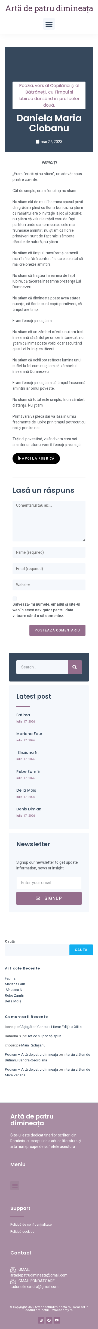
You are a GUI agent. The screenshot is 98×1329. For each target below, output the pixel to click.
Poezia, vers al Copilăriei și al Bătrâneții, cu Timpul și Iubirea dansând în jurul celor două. (49, 95)
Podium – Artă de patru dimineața (31, 1054)
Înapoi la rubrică (36, 458)
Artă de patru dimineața (49, 8)
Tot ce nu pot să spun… (45, 1036)
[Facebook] (49, 1320)
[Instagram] (41, 1320)
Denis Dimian (28, 809)
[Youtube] (57, 1320)
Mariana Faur (29, 733)
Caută (10, 941)
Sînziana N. (27, 752)
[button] (49, 24)
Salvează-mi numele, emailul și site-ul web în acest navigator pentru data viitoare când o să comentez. (46, 610)
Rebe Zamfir (28, 771)
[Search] (75, 667)
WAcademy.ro (62, 1310)
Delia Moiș (26, 790)
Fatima (23, 715)
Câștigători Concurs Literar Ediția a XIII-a (50, 1026)
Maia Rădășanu (33, 1045)
